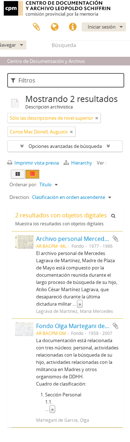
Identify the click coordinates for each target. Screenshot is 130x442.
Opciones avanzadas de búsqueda (65, 146)
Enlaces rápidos (73, 27)
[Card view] (18, 174)
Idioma (55, 27)
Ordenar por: (23, 184)
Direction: (19, 197)
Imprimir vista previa (36, 163)
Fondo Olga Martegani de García (80, 326)
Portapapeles (36, 27)
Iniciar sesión (102, 27)
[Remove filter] (96, 118)
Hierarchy (81, 163)
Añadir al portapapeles (115, 238)
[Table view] (32, 174)
